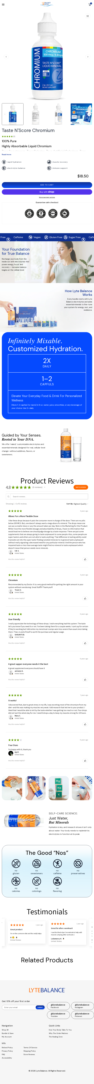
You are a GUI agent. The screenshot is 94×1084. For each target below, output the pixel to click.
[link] (70, 444)
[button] (87, 56)
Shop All (5, 1030)
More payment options (47, 197)
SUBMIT (40, 1007)
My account (7, 1037)
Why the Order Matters (58, 1033)
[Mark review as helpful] (85, 559)
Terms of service (30, 1047)
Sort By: (69, 503)
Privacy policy (7, 1051)
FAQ (3, 1054)
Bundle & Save (7, 1033)
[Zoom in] (87, 16)
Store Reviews (29, 1054)
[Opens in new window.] (12, 554)
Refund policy (7, 1047)
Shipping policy (30, 1051)
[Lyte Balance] (47, 4)
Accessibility (7, 1058)
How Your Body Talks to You (60, 1030)
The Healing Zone (56, 1037)
